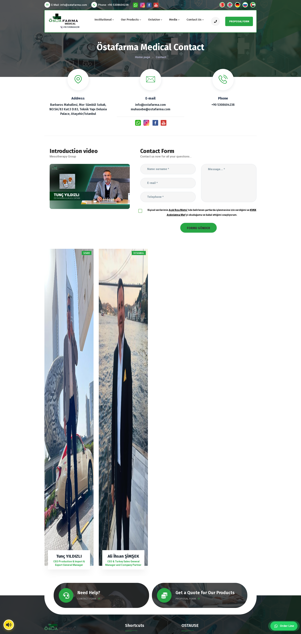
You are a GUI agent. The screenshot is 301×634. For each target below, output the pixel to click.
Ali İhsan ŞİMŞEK (123, 556)
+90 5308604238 (71, 27)
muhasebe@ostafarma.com (150, 109)
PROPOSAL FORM (186, 598)
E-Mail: (69, 4)
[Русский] (245, 5)
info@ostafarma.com (150, 105)
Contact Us (194, 19)
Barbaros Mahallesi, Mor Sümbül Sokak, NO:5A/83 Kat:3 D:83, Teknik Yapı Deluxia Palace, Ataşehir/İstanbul (78, 109)
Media (173, 19)
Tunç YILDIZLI (69, 556)
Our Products (130, 19)
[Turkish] (222, 5)
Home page (142, 57)
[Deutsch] (237, 5)
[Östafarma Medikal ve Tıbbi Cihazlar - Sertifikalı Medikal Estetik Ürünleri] (63, 19)
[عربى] (253, 5)
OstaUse (154, 19)
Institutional (103, 19)
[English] (230, 5)
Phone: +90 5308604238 (113, 4)
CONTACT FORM (86, 598)
